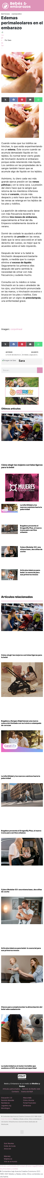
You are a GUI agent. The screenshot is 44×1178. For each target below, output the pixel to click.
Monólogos (5, 1108)
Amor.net (7, 1149)
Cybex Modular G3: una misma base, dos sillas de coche (31, 549)
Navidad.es (5, 1103)
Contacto (15, 1092)
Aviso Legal (31, 1166)
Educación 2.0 (6, 1098)
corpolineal (16, 329)
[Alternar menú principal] (39, 5)
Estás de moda (9, 1146)
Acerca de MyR (27, 1092)
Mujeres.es (8, 1159)
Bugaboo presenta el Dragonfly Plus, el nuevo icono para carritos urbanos (31, 529)
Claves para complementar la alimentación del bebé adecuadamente (21, 1008)
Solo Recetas (9, 1143)
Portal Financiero (29, 1103)
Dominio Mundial (7, 1100)
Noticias (5, 14)
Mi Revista (27, 1106)
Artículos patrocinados (11, 1089)
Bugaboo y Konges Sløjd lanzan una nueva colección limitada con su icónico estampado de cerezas (21, 723)
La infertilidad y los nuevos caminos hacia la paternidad (31, 507)
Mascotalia (27, 1098)
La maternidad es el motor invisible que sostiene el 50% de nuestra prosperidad (18, 1067)
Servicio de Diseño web (31, 1089)
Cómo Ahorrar (28, 1100)
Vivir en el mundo (10, 1162)
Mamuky (7, 1156)
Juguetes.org (6, 1106)
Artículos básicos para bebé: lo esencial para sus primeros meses (30, 572)
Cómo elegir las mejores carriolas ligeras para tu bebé (21, 656)
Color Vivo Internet (7, 1119)
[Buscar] (40, 370)
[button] (22, 1132)
